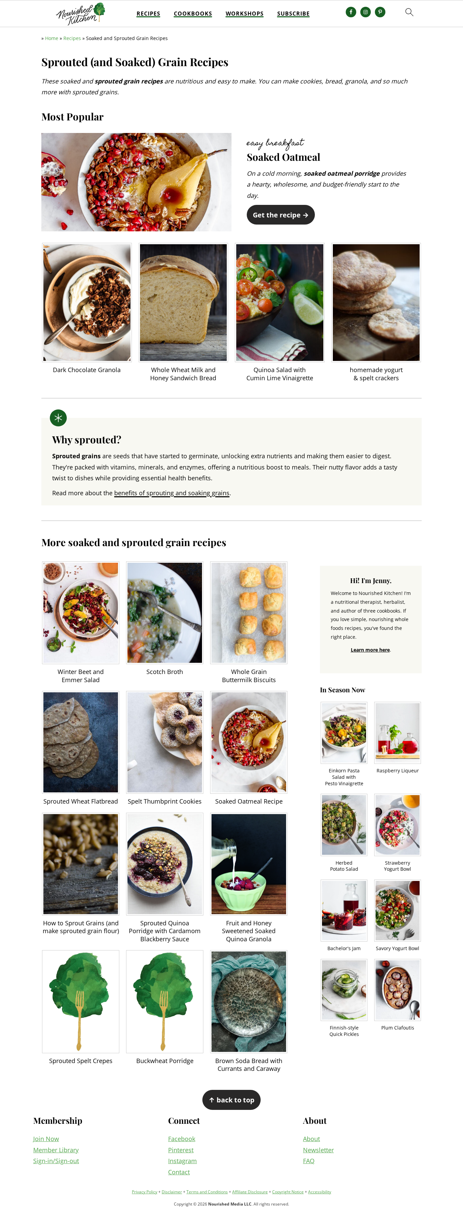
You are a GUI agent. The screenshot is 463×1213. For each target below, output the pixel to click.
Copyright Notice (288, 1192)
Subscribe (293, 14)
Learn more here (370, 650)
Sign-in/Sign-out (56, 1161)
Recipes (148, 14)
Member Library (56, 1150)
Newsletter (318, 1150)
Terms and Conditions (207, 1192)
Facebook (181, 1139)
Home (51, 38)
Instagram (182, 1161)
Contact (179, 1172)
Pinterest (181, 1150)
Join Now (46, 1139)
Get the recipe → (281, 214)
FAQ (309, 1161)
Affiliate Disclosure (250, 1192)
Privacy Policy (144, 1192)
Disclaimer (172, 1192)
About (311, 1139)
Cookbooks (193, 14)
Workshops (245, 14)
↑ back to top (231, 1099)
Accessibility (319, 1192)
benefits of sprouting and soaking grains (171, 493)
